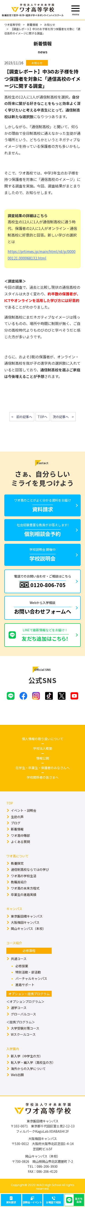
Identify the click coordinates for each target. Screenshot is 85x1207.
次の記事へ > (63, 416)
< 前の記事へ (21, 416)
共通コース (19, 958)
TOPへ (42, 416)
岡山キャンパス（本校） (28, 928)
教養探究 (17, 863)
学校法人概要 (42, 748)
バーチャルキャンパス (31, 978)
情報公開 (42, 758)
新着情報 (32, 24)
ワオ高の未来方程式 (25, 888)
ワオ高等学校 (12, 24)
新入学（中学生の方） (27, 1056)
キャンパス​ (14, 908)
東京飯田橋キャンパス (27, 916)
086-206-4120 (46, 1171)
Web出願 (17, 1074)
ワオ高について (17, 856)
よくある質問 (20, 841)
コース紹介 (14, 943)
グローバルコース (23, 1014)
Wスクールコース (23, 1034)
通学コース (19, 1007)
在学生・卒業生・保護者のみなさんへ (43, 767)
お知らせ (49, 24)
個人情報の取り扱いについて (42, 738)
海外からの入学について (28, 1068)
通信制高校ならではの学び (30, 869)
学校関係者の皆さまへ (42, 777)
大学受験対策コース (25, 1028)
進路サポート (24, 984)
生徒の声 (17, 816)
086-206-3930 (47, 1166)
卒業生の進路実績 (23, 894)
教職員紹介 (19, 882)
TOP (9, 803)
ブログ (15, 823)
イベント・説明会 (23, 810)
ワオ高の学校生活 (23, 876)
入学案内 (12, 1048)
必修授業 (21, 966)
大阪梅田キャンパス (25, 922)
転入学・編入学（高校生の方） (33, 1062)
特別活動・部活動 (28, 972)
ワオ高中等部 (20, 835)
